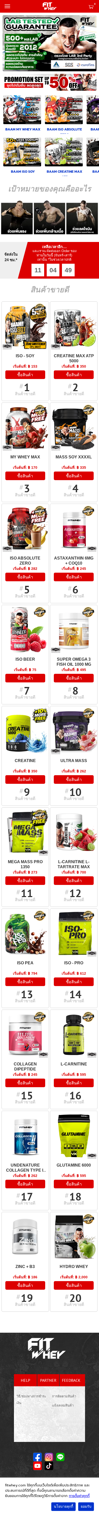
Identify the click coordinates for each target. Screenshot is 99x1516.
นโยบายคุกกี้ (63, 1506)
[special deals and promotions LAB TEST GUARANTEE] (49, 43)
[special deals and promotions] (49, 83)
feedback (71, 1380)
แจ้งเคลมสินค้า (63, 1405)
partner (48, 1380)
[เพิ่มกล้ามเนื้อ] (49, 217)
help (25, 1380)
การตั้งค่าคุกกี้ (79, 1496)
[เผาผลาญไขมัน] (82, 217)
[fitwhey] (49, 6)
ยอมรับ (86, 1506)
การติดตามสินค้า (64, 1396)
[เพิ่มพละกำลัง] (17, 217)
